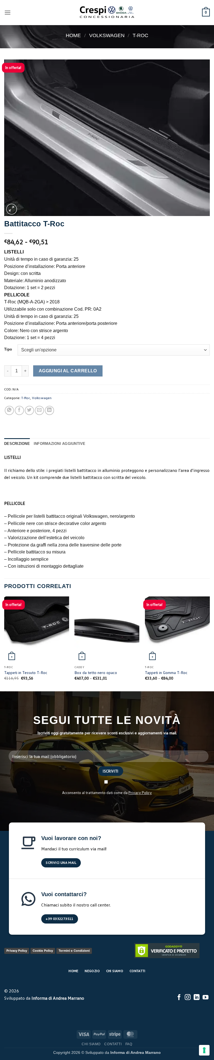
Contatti (112, 1044)
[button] (7, 12)
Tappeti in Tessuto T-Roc (25, 672)
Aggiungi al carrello (68, 370)
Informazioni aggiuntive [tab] (60, 444)
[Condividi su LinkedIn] (49, 410)
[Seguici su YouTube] (205, 997)
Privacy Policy (140, 792)
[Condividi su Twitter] (29, 410)
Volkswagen (107, 35)
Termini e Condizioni (74, 951)
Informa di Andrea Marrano (57, 998)
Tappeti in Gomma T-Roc (166, 672)
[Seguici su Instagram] (188, 997)
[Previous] (4, 643)
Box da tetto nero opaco (95, 672)
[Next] (209, 643)
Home (73, 35)
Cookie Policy (43, 951)
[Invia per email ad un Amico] (39, 410)
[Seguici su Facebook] (179, 997)
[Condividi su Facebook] (19, 410)
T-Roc (140, 35)
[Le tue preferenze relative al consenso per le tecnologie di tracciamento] (204, 1050)
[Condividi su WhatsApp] (9, 410)
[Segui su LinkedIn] (197, 997)
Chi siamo (91, 1044)
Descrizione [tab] (17, 444)
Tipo (8, 349)
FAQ (128, 1044)
